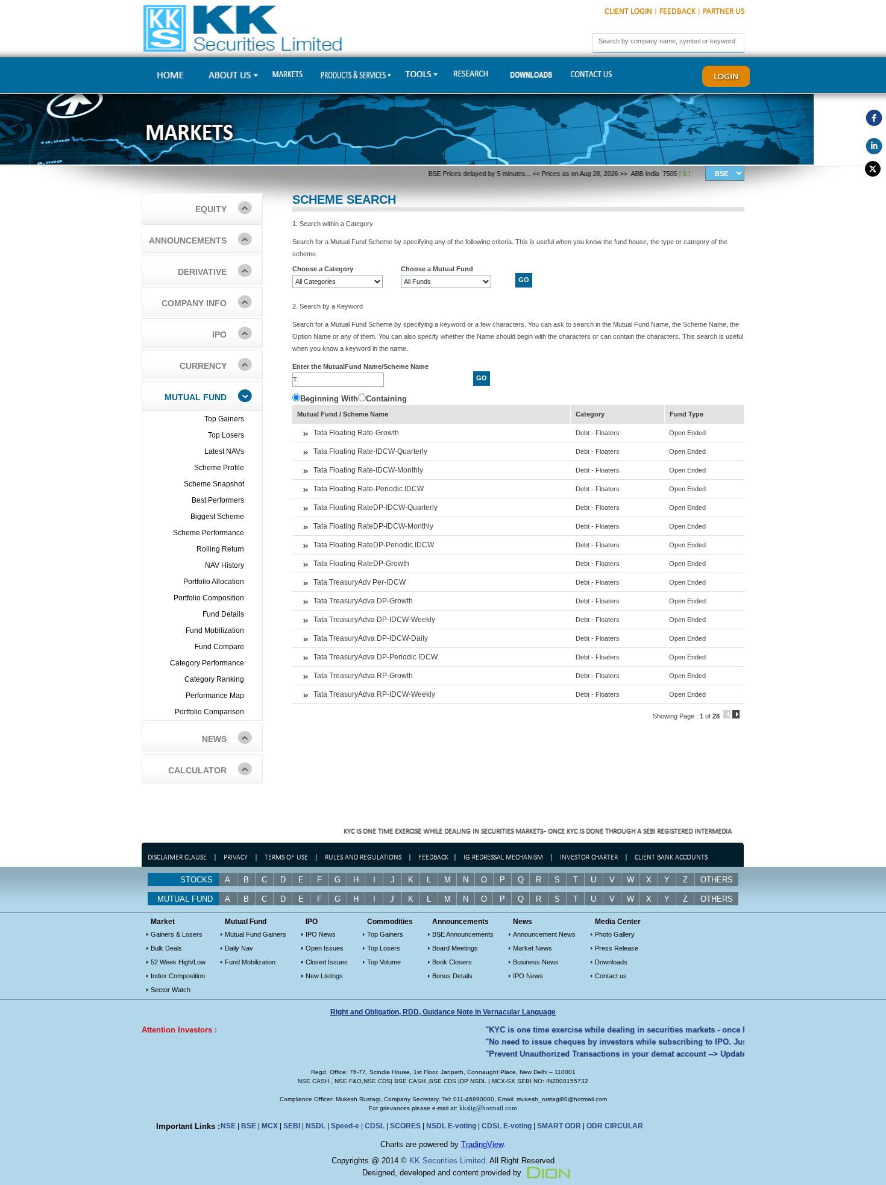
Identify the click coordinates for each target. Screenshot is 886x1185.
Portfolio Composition (209, 598)
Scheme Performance (208, 533)
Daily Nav (239, 948)
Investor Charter (589, 857)
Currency (203, 366)
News (214, 739)
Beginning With (329, 398)
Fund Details (223, 614)
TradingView (482, 1144)
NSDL (315, 1126)
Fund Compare (219, 647)
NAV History (224, 565)
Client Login (628, 11)
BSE (248, 1126)
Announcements (188, 240)
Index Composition (178, 975)
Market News (532, 948)
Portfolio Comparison (209, 712)
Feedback (677, 11)
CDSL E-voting (507, 1126)
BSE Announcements (463, 934)
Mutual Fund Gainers (255, 934)
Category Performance (207, 663)
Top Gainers (224, 419)
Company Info (194, 303)
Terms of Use (287, 857)
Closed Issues (327, 962)
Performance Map (215, 695)
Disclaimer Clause (177, 857)
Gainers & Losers (177, 934)
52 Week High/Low (178, 962)
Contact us (611, 975)
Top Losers (226, 435)
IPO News (321, 934)
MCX (270, 1126)
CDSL (375, 1126)
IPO (219, 334)
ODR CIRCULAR (614, 1126)
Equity (211, 209)
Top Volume (384, 962)
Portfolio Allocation (213, 581)
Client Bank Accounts (671, 857)
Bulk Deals (166, 948)
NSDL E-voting (451, 1126)
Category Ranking (214, 679)
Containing (386, 398)
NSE (228, 1126)
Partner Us (723, 11)
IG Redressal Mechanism (503, 857)
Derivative (202, 272)
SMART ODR (559, 1126)
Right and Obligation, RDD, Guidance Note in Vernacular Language (443, 1012)
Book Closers (452, 962)
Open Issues (325, 948)
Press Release (616, 948)
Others (716, 879)
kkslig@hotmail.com (488, 1107)
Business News (536, 962)
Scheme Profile (219, 468)
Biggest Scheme (217, 516)
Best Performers (218, 500)
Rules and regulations (363, 857)
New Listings (324, 975)
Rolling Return (220, 549)
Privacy (236, 857)
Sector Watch (170, 989)
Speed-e (345, 1126)
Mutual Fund (196, 397)
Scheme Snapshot (214, 484)
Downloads (611, 962)
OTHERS (716, 899)
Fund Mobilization (215, 630)
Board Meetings (455, 948)
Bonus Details (452, 975)
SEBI (291, 1126)
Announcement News (544, 934)
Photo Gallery (615, 934)
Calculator (197, 770)
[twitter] (874, 169)
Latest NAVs (224, 451)
